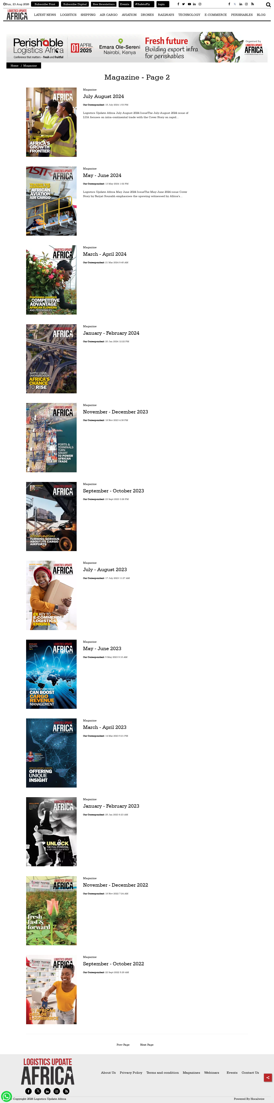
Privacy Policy (131, 1072)
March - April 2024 (105, 254)
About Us (108, 1072)
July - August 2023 (105, 569)
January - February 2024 (111, 333)
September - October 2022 (113, 964)
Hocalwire (257, 1098)
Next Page (147, 1044)
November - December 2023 (115, 412)
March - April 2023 (105, 727)
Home (14, 65)
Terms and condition (163, 1072)
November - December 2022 (115, 885)
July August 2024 (103, 96)
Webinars (211, 1072)
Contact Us (250, 1072)
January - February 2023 (111, 806)
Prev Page (123, 1044)
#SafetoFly (142, 4)
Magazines (192, 1072)
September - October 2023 (113, 491)
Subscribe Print (45, 4)
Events (124, 4)
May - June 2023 (102, 648)
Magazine (90, 89)
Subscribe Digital (75, 4)
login (160, 4)
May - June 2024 (102, 175)
